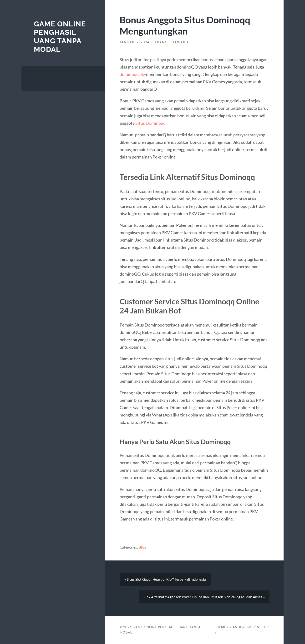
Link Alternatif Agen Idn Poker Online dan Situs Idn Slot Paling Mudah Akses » (204, 597)
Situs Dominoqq (150, 123)
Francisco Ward (171, 42)
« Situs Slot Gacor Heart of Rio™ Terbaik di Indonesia (165, 579)
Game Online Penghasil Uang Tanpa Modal (60, 37)
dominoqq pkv (133, 74)
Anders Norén (246, 627)
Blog (142, 547)
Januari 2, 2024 (134, 42)
